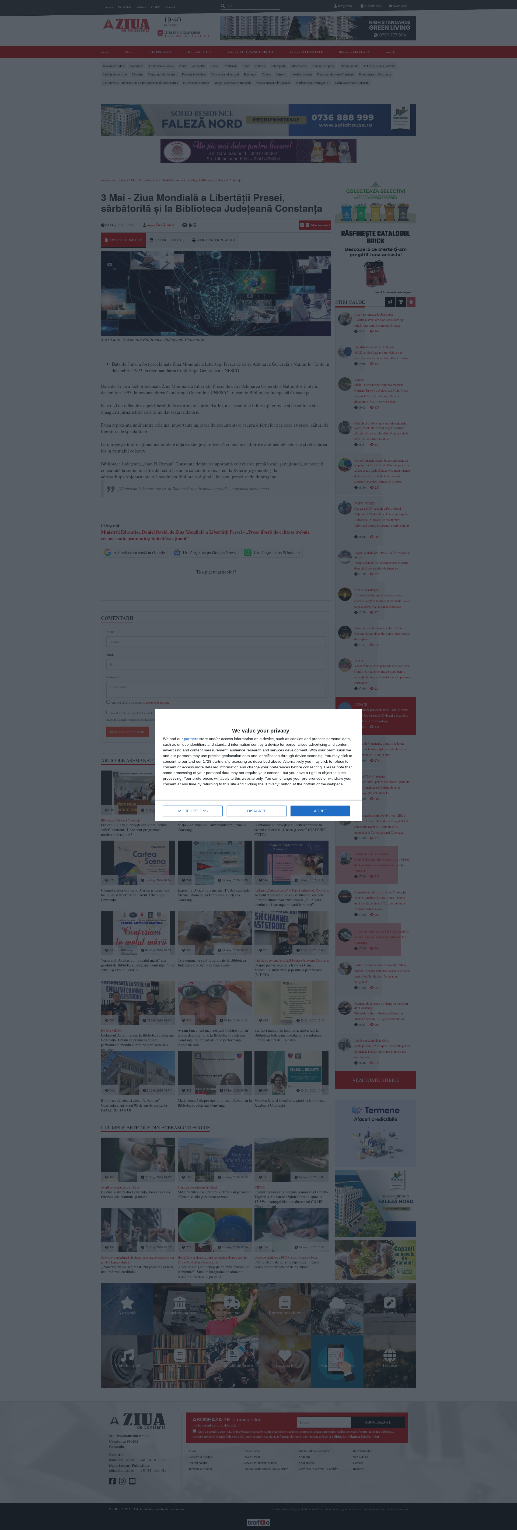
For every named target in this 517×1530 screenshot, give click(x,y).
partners (191, 739)
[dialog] (258, 765)
